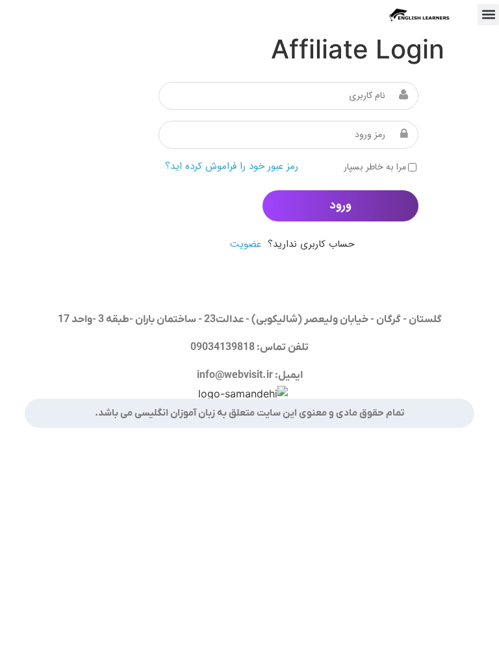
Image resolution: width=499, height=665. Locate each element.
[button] (488, 14)
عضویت (245, 244)
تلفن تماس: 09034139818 (249, 347)
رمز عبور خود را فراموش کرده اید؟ (231, 166)
